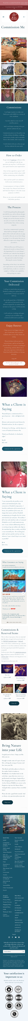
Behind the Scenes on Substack (7, 878)
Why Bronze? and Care (7, 869)
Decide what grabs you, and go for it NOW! (14, 363)
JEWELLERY (18, 900)
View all (14, 703)
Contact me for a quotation (12, 449)
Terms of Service (7, 902)
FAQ (4, 862)
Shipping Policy (7, 904)
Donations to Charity (6, 865)
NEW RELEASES (19, 898)
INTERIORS (18, 908)
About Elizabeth (7, 852)
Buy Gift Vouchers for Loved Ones (19, 862)
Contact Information (6, 915)
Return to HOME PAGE (19, 841)
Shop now (7, 802)
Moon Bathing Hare (20, 678)
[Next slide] (23, 593)
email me (13, 160)
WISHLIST (18, 849)
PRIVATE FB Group (6, 882)
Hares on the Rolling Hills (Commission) (21, 695)
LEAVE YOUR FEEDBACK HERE (20, 866)
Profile (16, 844)
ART (16, 903)
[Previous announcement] (3, 7)
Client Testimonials (8, 887)
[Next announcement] (25, 7)
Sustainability (6, 885)
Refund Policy (6, 907)
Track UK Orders (19, 851)
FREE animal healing (6, 849)
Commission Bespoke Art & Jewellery (7, 844)
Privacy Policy (6, 899)
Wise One (7, 675)
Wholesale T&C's (7, 912)
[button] (7, 622)
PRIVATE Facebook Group (10, 641)
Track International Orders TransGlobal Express (20, 856)
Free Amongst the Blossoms (7, 695)
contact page (4, 656)
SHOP (4, 840)
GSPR (4, 909)
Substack (20, 641)
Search (4, 890)
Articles (5, 875)
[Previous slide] (4, 593)
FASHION (17, 905)
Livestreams (6, 872)
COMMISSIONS (19, 913)
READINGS (18, 910)
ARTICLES (18, 925)
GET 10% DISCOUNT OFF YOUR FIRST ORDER (7, 857)
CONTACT (18, 927)
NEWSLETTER (19, 922)
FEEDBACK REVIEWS (18, 930)
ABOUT (17, 915)
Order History (18, 846)
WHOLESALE (18, 920)
